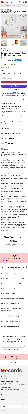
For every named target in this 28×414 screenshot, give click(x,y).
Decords (5, 410)
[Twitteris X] (5, 143)
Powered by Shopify (11, 410)
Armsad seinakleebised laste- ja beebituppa (9, 10)
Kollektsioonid (7, 9)
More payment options (14, 89)
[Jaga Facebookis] (8, 143)
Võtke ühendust (6, 349)
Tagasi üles (14, 362)
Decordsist (16, 349)
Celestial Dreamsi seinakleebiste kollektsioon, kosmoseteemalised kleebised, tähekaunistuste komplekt (13, 12)
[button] (22, 2)
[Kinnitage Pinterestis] (11, 143)
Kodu (2, 9)
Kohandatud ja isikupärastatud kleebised (13, 346)
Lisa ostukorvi (14, 82)
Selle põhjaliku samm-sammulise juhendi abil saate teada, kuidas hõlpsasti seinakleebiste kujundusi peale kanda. (14, 341)
